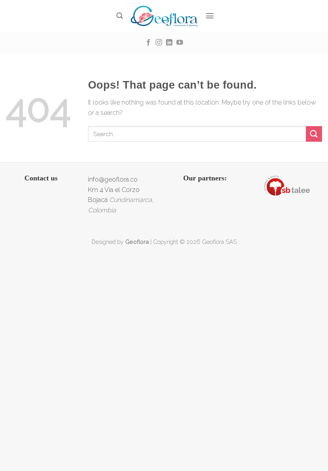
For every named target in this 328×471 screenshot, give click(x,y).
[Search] (119, 16)
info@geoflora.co (113, 179)
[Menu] (210, 15)
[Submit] (314, 134)
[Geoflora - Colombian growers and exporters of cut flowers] (164, 16)
